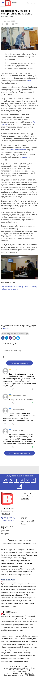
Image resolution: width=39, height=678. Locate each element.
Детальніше (5, 514)
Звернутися (5, 534)
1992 (15, 24)
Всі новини (31, 3)
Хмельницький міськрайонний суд (15, 334)
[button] (3, 3)
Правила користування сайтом (19, 540)
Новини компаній (27, 521)
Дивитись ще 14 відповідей (19, 453)
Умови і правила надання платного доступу (19, 543)
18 (8, 24)
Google (5, 328)
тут (24, 558)
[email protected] (19, 672)
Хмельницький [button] (17, 4)
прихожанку (26, 157)
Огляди (23, 524)
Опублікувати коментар (19, 363)
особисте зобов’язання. (17, 149)
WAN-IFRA (18, 566)
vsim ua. (29, 80)
